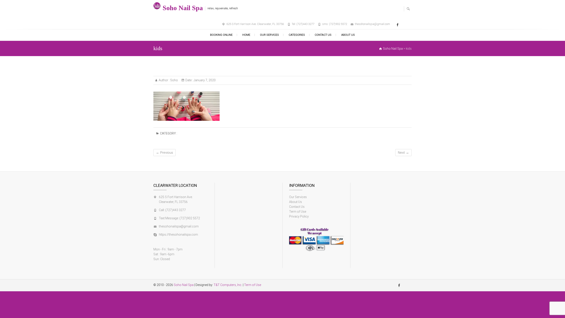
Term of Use (297, 211)
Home (246, 34)
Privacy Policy (299, 216)
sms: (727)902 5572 (334, 24)
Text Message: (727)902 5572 (179, 218)
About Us (348, 34)
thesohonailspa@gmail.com (372, 24)
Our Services (269, 34)
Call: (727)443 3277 (172, 210)
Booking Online (221, 34)
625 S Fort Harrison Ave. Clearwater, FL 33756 (255, 24)
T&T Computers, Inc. (228, 285)
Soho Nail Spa (183, 7)
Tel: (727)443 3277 (303, 24)
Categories (297, 34)
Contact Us (323, 34)
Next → (403, 153)
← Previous (164, 153)
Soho (174, 80)
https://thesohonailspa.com (178, 234)
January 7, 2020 (204, 80)
